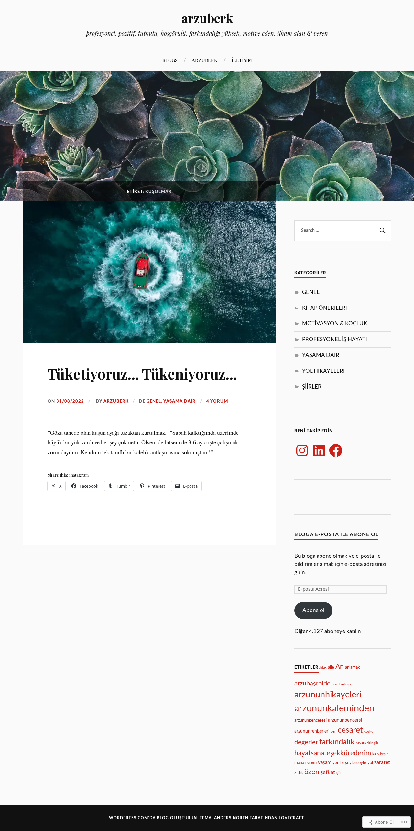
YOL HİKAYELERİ (323, 371)
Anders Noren (231, 818)
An (339, 666)
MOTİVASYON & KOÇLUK (334, 323)
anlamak (352, 667)
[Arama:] (342, 230)
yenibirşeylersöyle (349, 763)
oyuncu (311, 763)
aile (331, 667)
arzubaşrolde (312, 683)
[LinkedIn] (319, 450)
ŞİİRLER (311, 387)
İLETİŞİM (242, 60)
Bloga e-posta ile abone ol (336, 534)
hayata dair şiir (367, 743)
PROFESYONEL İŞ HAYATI (334, 339)
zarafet (382, 762)
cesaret (350, 730)
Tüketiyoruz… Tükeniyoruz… (142, 373)
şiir (339, 773)
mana (299, 763)
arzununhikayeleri (327, 694)
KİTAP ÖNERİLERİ (324, 308)
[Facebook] (335, 450)
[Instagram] (302, 450)
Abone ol (313, 610)
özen (311, 771)
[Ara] (381, 230)
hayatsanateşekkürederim (332, 753)
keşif (384, 754)
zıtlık (298, 773)
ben (333, 731)
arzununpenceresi (310, 720)
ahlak (323, 667)
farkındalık (336, 742)
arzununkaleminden (334, 708)
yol (370, 763)
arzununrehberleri (311, 731)
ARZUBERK (204, 60)
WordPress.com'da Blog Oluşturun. (153, 818)
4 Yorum (217, 401)
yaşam (324, 762)
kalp (375, 754)
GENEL (154, 401)
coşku (368, 731)
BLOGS (170, 60)
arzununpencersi (345, 720)
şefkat (328, 772)
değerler (306, 742)
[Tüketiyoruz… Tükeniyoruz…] (149, 340)
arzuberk (207, 18)
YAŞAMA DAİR (179, 401)
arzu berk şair (342, 684)
